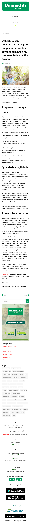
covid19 (9, 380)
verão (14, 415)
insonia (20, 387)
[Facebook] (10, 479)
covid (4, 380)
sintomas (25, 409)
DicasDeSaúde (12, 384)
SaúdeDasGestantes (22, 403)
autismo (21, 374)
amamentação (6, 374)
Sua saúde (6, 360)
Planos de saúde (7, 354)
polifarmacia (6, 396)
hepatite (20, 384)
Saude (4, 399)
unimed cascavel (20, 412)
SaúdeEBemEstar (7, 406)
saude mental (22, 399)
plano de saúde (16, 393)
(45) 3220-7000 (15, 458)
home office (14, 387)
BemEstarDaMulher (7, 377)
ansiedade (14, 374)
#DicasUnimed (6, 368)
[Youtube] (17, 479)
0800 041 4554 (15, 22)
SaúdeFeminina (6, 409)
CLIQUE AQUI (5, 274)
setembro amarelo (16, 409)
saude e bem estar (12, 399)
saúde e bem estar (17, 406)
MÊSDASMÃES (23, 390)
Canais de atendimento (15, 28)
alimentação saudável (18, 371)
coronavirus (24, 377)
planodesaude (6, 393)
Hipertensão (6, 387)
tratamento (5, 412)
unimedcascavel (6, 415)
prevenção (22, 396)
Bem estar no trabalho (9, 349)
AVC (26, 374)
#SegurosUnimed (16, 368)
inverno (4, 390)
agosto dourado (7, 371)
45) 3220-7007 (15, 16)
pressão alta (14, 396)
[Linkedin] (20, 479)
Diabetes (5, 384)
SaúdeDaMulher (12, 403)
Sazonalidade (6, 357)
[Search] (27, 301)
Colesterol (16, 377)
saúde (4, 403)
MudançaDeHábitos (13, 390)
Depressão (21, 380)
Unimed (12, 412)
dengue (15, 380)
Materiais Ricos (7, 351)
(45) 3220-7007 (15, 469)
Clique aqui (6, 434)
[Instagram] (13, 479)
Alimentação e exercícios (9, 346)
